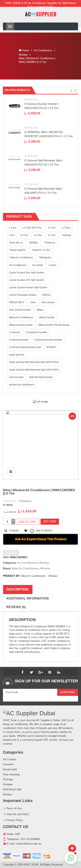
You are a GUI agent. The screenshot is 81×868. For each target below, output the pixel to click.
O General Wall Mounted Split (25, 347)
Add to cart (27, 521)
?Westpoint (45, 257)
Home (25, 50)
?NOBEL (33, 242)
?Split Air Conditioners (21, 257)
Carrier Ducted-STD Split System (26, 280)
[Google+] (40, 672)
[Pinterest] (49, 672)
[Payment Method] (26, 855)
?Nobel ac (49, 242)
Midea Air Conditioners (21, 317)
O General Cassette (36, 332)
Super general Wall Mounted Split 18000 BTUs (34, 362)
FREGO (46, 295)
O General (14, 332)
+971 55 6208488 (30, 839)
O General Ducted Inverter (48, 339)
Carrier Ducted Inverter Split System (28, 287)
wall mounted (16, 377)
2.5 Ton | (66, 227)
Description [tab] (17, 589)
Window (23, 54)
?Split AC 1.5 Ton (41, 250)
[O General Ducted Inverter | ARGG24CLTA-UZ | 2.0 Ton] (14, 105)
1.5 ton (12, 227)
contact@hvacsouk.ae (28, 843)
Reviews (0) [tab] (16, 607)
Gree (33, 302)
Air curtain (37, 265)
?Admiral (66, 235)
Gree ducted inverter (20, 309)
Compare (14, 530)
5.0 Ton (52, 235)
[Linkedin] (58, 672)
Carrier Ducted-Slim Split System (26, 272)
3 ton (11, 235)
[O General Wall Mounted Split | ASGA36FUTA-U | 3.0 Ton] (14, 186)
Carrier (52, 265)
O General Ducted (18, 339)
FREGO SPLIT (16, 302)
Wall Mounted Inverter (41, 377)
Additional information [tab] (27, 598)
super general (16, 354)
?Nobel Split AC (17, 250)
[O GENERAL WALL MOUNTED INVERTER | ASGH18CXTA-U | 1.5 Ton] (14, 131)
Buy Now (50, 521)
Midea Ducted (46, 317)
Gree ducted (48, 302)
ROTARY (51, 347)
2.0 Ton (52, 227)
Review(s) (25, 501)
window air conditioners (21, 384)
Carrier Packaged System (22, 295)
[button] (71, 91)
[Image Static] (40, 401)
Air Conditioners (43, 50)
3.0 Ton (24, 235)
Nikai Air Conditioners (25, 568)
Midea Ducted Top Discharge (54, 325)
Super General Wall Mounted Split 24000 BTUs (34, 369)
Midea (40, 309)
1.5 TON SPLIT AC (32, 227)
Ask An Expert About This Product (40, 539)
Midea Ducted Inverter (21, 325)
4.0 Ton (38, 235)
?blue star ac (16, 242)
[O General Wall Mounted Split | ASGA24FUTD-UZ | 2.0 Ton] (14, 158)
